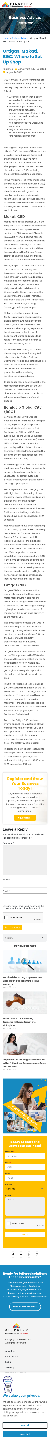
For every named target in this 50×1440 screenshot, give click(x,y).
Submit (25, 1234)
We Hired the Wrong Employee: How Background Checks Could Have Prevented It (23, 981)
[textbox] (22, 1188)
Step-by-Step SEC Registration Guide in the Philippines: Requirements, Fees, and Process (24, 1063)
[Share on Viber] (37, 1254)
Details (8, 1195)
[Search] (43, 938)
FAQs (8, 1362)
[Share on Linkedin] (29, 1254)
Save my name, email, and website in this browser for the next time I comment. (23, 907)
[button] (45, 4)
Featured (25, 23)
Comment (8, 843)
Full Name (9, 1152)
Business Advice (24, 17)
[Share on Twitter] (21, 1254)
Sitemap (10, 1367)
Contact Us (11, 1356)
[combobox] (25, 1188)
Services (9, 1185)
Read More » (7, 990)
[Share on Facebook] (13, 1254)
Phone (8, 1174)
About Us (10, 1351)
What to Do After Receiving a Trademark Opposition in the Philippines (19, 1022)
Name (6, 879)
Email (8, 1163)
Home (6, 38)
